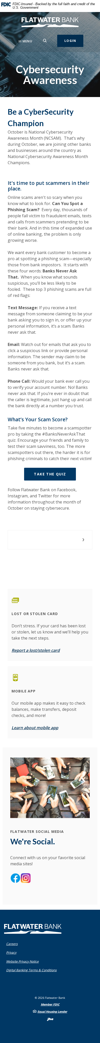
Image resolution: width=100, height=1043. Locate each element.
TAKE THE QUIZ (55, 473)
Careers (12, 944)
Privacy (12, 952)
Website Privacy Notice (23, 961)
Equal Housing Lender (52, 1011)
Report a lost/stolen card (36, 650)
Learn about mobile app (35, 727)
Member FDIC (50, 1004)
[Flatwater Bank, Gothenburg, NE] (50, 22)
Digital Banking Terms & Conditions (32, 970)
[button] (50, 539)
